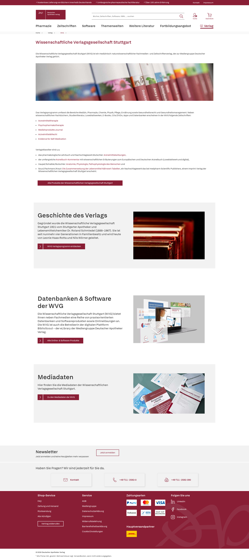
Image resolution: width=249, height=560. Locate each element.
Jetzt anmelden (107, 452)
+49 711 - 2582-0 (127, 479)
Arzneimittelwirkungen (115, 155)
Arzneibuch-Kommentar (67, 159)
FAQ (40, 501)
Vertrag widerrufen (51, 523)
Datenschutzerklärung (93, 511)
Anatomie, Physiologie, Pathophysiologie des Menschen (93, 164)
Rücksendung (44, 511)
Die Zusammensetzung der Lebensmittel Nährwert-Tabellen (91, 168)
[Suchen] (181, 16)
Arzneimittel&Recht (47, 134)
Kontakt (196, 2)
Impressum (208, 2)
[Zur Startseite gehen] (51, 14)
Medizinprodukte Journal (50, 129)
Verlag (50, 33)
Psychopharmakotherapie (51, 125)
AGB (84, 501)
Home (38, 33)
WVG (62, 33)
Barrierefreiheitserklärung (94, 526)
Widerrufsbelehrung (92, 521)
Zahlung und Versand (48, 506)
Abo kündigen (44, 516)
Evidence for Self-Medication (52, 139)
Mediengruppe (89, 506)
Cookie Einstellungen (92, 531)
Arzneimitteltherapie (48, 120)
